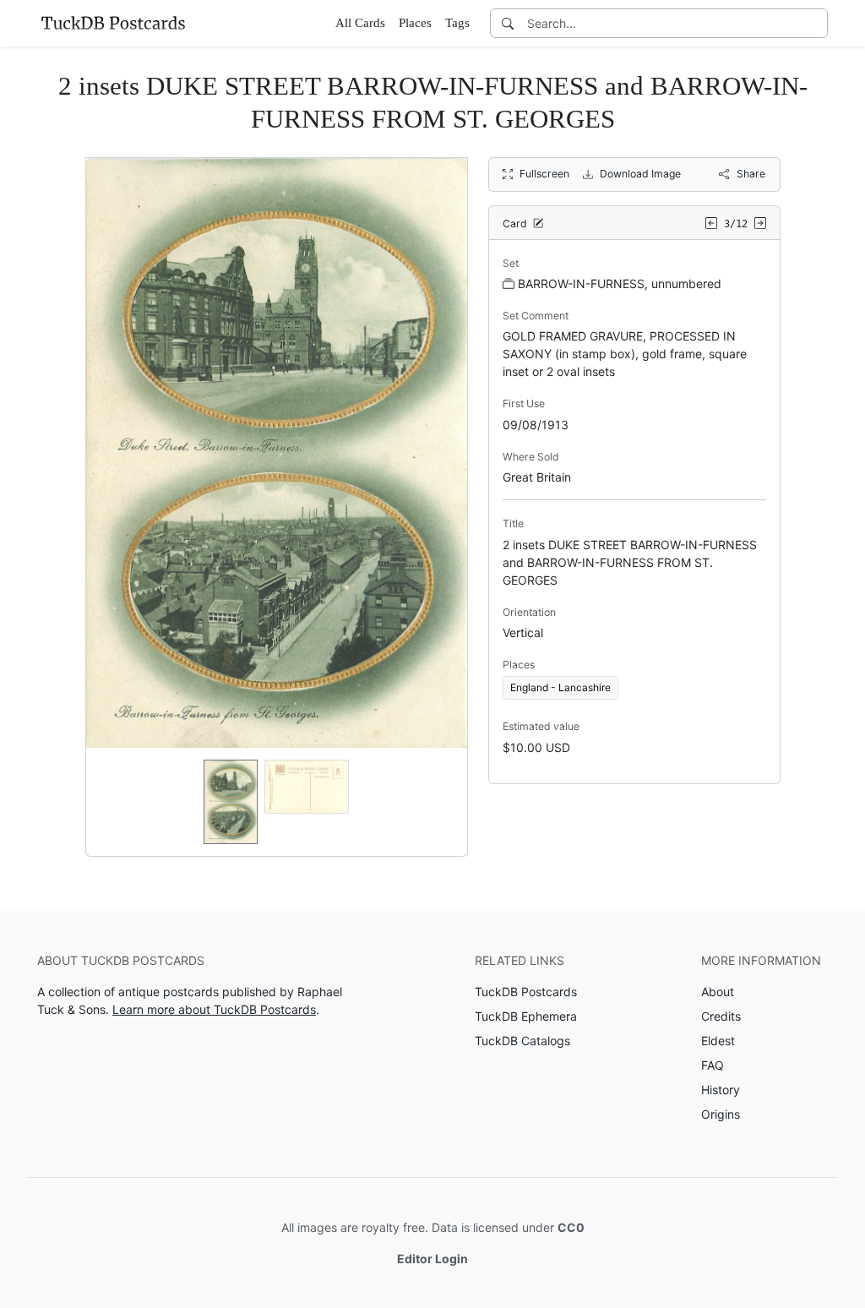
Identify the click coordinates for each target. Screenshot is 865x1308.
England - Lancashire (560, 687)
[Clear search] (816, 23)
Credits (721, 1016)
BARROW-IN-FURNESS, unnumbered (619, 283)
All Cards (360, 23)
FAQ (712, 1065)
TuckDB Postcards (526, 991)
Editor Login (432, 1258)
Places (415, 23)
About (717, 991)
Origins (720, 1114)
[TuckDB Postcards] (113, 22)
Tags (457, 23)
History (720, 1089)
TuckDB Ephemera (526, 1016)
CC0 (571, 1227)
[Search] (508, 23)
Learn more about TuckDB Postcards (214, 1009)
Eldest (718, 1040)
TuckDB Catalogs (522, 1040)
